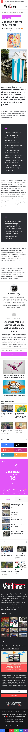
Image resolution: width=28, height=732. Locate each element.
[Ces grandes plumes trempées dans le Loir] (23, 624)
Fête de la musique (6, 648)
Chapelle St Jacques (6, 645)
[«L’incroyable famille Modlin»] (21, 565)
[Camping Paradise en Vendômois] (7, 425)
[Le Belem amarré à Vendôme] (7, 408)
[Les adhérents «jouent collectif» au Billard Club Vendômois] (14, 635)
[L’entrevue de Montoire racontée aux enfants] (7, 565)
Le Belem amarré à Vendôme (6, 414)
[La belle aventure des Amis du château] (6, 506)
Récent (21, 499)
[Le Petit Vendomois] (10, 6)
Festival (15, 645)
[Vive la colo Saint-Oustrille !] (5, 630)
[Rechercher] (26, 6)
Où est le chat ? (19, 430)
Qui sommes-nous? (9, 719)
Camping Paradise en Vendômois (6, 431)
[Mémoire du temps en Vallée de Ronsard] (5, 619)
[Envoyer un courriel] (11, 28)
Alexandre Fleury (7, 28)
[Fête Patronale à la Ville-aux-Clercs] (6, 527)
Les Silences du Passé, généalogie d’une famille (15, 1)
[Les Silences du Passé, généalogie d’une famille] (6, 534)
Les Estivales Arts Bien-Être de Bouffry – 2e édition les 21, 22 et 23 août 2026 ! (21, 416)
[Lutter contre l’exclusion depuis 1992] (6, 513)
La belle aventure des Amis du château (17, 505)
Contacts (21, 721)
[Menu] (2, 6)
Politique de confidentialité (11, 721)
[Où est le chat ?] (21, 425)
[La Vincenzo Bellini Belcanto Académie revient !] (5, 635)
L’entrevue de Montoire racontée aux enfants (6, 571)
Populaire (7, 499)
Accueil (4, 12)
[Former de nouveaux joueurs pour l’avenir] (6, 520)
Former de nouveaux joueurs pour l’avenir (17, 518)
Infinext (23, 716)
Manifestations (16, 16)
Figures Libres (22, 645)
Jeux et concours (20, 12)
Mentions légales (19, 719)
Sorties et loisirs (11, 12)
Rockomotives (15, 648)
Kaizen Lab (11, 716)
